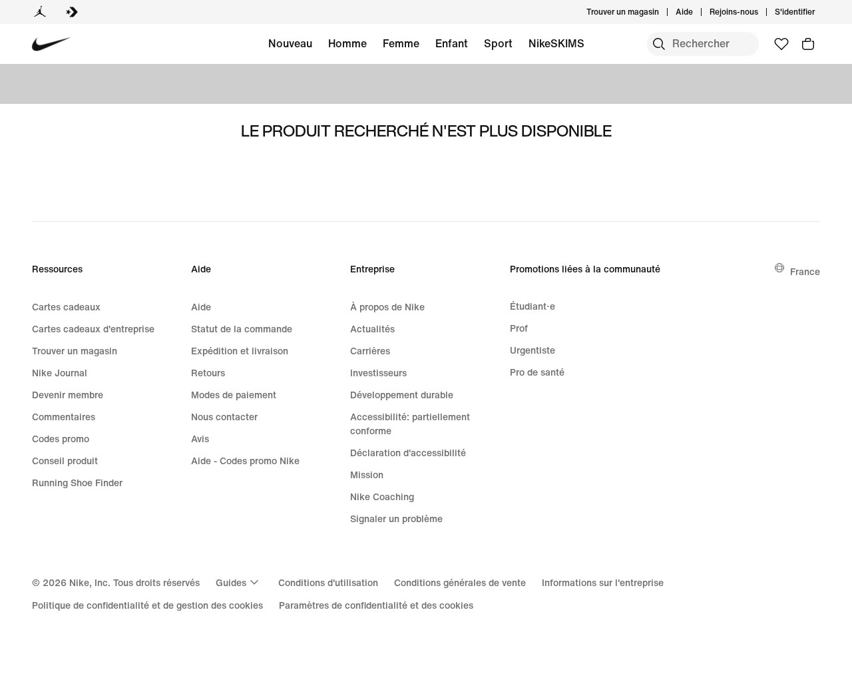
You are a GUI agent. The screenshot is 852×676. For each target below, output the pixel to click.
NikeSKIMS (556, 43)
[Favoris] (781, 44)
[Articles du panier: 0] (808, 44)
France (805, 271)
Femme (401, 43)
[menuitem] (697, 12)
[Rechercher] (659, 44)
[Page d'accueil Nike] (51, 44)
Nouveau (290, 43)
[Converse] (72, 12)
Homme (347, 43)
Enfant (451, 43)
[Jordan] (40, 12)
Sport (498, 43)
